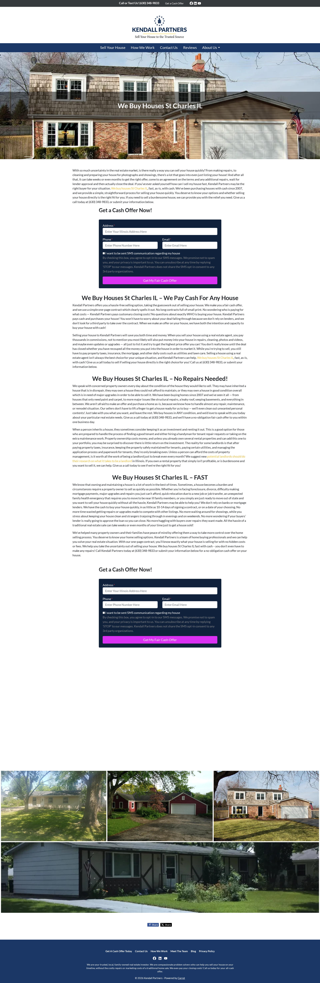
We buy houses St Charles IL (129, 188)
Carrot (181, 977)
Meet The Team (179, 951)
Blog (193, 951)
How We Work (143, 47)
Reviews (190, 47)
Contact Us (169, 47)
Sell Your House (113, 47)
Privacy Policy (207, 951)
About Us (209, 47)
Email (166, 239)
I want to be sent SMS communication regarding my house (142, 253)
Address (109, 225)
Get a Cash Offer (174, 3)
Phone (107, 239)
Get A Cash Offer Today (119, 951)
